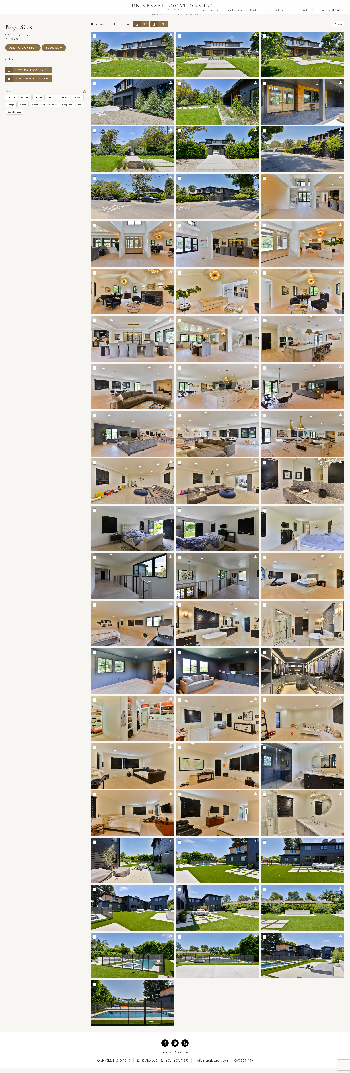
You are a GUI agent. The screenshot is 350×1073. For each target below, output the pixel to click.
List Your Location (231, 10)
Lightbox (325, 10)
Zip (145, 24)
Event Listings (253, 10)
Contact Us (292, 10)
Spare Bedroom (14, 111)
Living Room (67, 104)
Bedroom (38, 97)
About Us (277, 10)
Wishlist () (310, 10)
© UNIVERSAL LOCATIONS (114, 1060)
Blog (266, 10)
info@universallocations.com (211, 1060)
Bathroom (25, 97)
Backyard (11, 97)
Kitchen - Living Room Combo (44, 104)
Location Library (208, 10)
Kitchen (23, 104)
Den (49, 97)
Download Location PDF (32, 70)
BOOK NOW (54, 47)
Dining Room (62, 97)
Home (155, 14)
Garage (11, 104)
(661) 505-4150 (243, 1060)
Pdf (162, 24)
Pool (80, 104)
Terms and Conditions (175, 1052)
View (337, 24)
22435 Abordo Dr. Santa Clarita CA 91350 (162, 1060)
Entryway (77, 97)
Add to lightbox (23, 47)
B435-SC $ (191, 14)
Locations (171, 14)
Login (337, 10)
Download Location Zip (32, 78)
